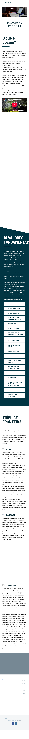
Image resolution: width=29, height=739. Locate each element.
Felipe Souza (18, 720)
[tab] (14, 304)
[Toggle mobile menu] (26, 4)
